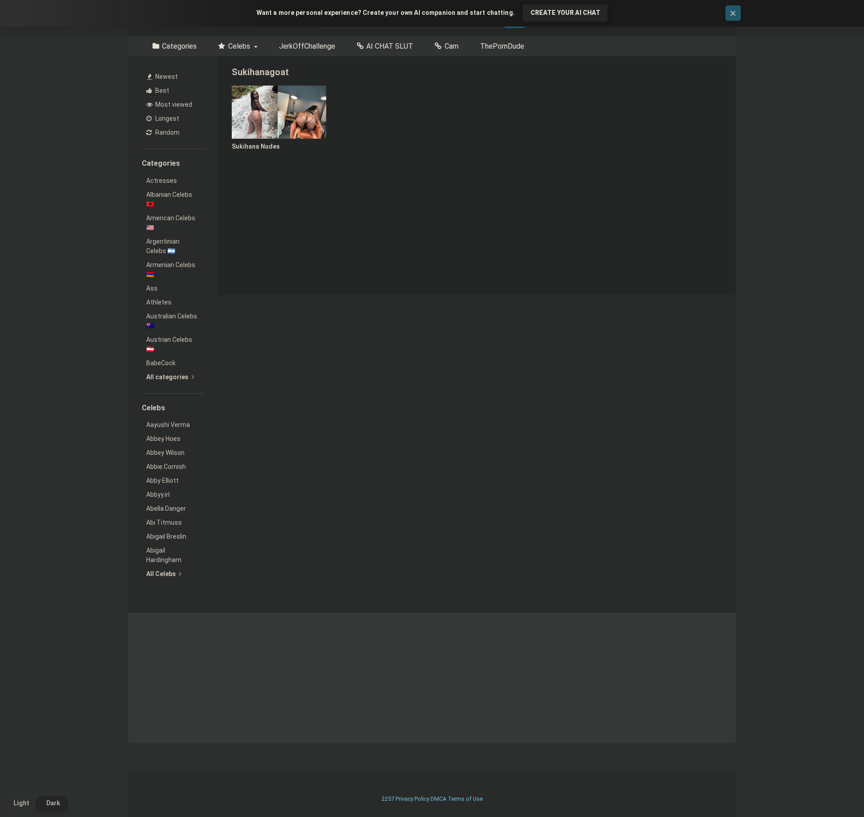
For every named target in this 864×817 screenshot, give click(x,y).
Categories (179, 46)
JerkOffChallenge (307, 46)
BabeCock (161, 363)
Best (161, 90)
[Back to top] (834, 790)
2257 (388, 798)
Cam (452, 46)
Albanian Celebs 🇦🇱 (169, 199)
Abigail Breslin (166, 536)
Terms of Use (465, 798)
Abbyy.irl (158, 494)
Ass (152, 288)
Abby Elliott (162, 480)
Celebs (239, 46)
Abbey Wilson (165, 452)
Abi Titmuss (164, 522)
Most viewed (173, 104)
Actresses (161, 180)
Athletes (158, 302)
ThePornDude (502, 46)
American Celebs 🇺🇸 (170, 222)
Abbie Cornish (166, 466)
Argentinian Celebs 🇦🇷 (163, 246)
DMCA (438, 798)
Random (167, 132)
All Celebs (161, 573)
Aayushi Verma (168, 424)
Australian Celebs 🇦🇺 (171, 321)
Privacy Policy (412, 798)
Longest (166, 118)
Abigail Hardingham (163, 555)
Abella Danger (166, 508)
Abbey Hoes (163, 438)
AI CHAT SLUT (389, 46)
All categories (168, 377)
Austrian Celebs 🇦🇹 (169, 344)
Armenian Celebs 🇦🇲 (170, 269)
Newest (166, 76)
